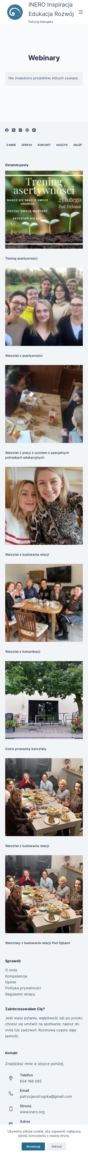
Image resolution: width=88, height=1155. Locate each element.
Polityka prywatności (23, 988)
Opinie (10, 982)
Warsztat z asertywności (24, 356)
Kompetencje (16, 976)
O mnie (11, 145)
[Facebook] (7, 130)
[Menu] (81, 12)
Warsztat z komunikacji (22, 651)
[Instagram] (20, 130)
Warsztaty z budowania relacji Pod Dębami (37, 943)
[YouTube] (34, 130)
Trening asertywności (21, 258)
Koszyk (62, 145)
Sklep (77, 145)
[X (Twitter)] (13, 130)
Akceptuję (33, 1146)
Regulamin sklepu (20, 994)
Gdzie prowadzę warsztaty (25, 749)
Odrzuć (57, 1146)
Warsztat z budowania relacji (27, 554)
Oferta (26, 145)
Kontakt (44, 145)
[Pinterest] (27, 130)
